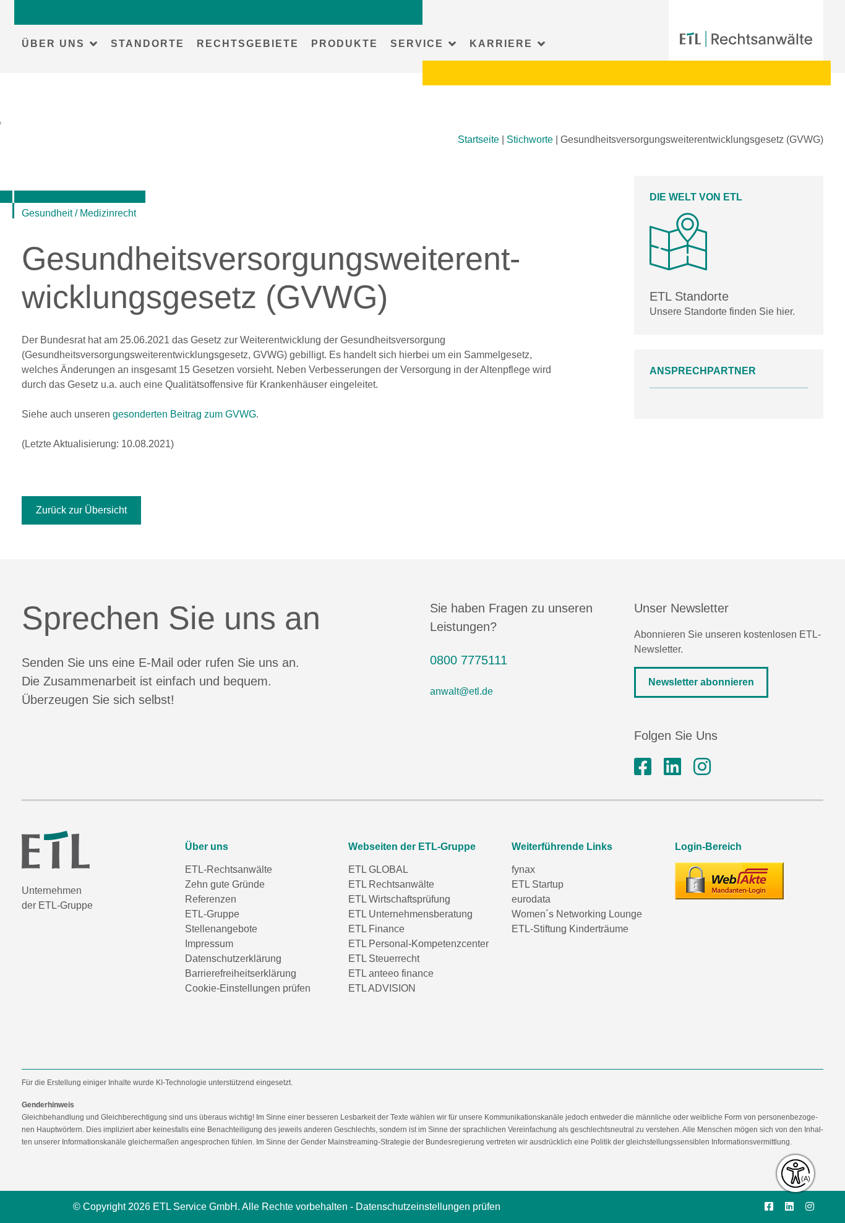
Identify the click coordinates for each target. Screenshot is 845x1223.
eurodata (531, 899)
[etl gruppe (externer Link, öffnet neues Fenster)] (672, 767)
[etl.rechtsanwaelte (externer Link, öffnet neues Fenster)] (642, 767)
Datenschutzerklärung (233, 958)
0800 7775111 (468, 660)
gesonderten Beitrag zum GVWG (184, 414)
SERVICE (417, 43)
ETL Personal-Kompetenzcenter (418, 943)
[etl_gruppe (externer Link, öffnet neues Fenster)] (702, 767)
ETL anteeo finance (391, 973)
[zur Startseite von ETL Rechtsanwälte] (746, 39)
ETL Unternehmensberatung (410, 914)
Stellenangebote (221, 929)
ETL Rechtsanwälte (391, 884)
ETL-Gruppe (212, 914)
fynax (523, 869)
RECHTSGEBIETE (248, 43)
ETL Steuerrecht (383, 958)
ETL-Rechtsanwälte (228, 869)
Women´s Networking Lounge (577, 914)
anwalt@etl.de (461, 691)
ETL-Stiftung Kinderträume (570, 929)
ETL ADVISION (382, 988)
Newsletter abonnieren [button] (701, 682)
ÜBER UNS (53, 43)
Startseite (478, 139)
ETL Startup (538, 884)
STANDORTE (147, 43)
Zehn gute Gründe (225, 884)
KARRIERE (501, 43)
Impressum (209, 943)
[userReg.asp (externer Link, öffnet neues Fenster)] (729, 880)
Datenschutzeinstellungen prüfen (428, 1206)
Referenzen (210, 899)
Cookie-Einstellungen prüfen (248, 988)
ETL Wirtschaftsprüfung (399, 899)
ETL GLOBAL (378, 869)
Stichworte (530, 139)
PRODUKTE (344, 43)
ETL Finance (376, 929)
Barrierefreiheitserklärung (240, 973)
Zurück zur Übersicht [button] (81, 510)
